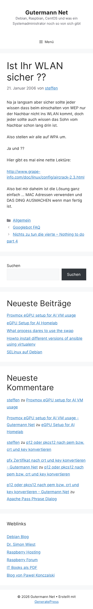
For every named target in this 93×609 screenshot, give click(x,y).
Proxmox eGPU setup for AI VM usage (41, 315)
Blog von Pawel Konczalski (31, 575)
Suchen (13, 265)
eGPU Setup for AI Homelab (32, 323)
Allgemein (22, 220)
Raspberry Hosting (23, 552)
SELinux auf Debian (24, 352)
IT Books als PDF (22, 567)
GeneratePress (47, 601)
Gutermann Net (46, 12)
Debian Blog (18, 536)
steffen (13, 400)
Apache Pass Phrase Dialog (32, 499)
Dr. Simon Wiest (21, 544)
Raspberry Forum (22, 560)
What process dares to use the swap (40, 330)
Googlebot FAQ (26, 227)
